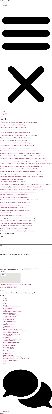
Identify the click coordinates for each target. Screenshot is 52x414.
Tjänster (5, 5)
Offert (4, 361)
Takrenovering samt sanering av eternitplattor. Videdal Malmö (16, 223)
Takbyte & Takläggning (8, 308)
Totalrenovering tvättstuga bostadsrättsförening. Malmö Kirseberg (17, 231)
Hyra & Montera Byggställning (10, 332)
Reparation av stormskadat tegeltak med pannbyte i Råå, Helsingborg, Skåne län (20, 153)
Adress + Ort (3, 249)
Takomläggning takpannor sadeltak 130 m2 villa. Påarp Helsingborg (17, 218)
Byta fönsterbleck (7, 326)
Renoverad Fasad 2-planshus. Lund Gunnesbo (11, 215)
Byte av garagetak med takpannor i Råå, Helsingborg (13, 125)
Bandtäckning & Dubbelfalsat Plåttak (12, 311)
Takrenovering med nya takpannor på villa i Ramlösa (13, 130)
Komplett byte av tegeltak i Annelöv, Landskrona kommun (15, 205)
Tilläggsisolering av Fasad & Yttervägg (12, 329)
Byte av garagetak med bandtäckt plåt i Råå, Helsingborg (15, 140)
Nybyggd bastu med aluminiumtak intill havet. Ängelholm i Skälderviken (18, 192)
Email (1, 245)
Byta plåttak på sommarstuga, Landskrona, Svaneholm (14, 194)
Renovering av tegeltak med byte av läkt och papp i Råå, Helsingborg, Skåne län (20, 171)
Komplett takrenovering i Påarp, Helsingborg (11, 179)
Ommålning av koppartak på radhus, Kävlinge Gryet (13, 207)
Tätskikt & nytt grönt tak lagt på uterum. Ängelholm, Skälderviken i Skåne (19, 199)
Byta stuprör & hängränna (9, 321)
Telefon (2, 241)
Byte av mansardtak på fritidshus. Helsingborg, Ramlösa (14, 197)
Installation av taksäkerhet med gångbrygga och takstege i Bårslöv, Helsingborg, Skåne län (23, 158)
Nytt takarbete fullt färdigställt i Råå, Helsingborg (12, 181)
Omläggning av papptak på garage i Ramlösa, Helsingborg (15, 148)
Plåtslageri (5, 323)
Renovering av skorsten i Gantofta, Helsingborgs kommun (15, 202)
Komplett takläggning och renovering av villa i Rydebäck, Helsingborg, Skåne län (20, 187)
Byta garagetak (7, 310)
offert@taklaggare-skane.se (11, 286)
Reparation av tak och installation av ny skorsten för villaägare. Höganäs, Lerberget (21, 189)
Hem (4, 2)
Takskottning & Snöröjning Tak (10, 318)
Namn (1, 236)
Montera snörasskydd (8, 324)
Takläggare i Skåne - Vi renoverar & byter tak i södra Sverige (15, 284)
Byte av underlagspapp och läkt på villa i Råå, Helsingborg (15, 137)
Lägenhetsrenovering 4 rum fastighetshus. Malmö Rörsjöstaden (16, 225)
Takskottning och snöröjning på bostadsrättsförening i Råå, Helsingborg (18, 135)
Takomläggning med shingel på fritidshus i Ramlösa (13, 127)
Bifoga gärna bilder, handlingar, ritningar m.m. (11, 269)
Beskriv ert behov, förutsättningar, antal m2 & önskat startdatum (16, 254)
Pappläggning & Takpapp (9, 313)
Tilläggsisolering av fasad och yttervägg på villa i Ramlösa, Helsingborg (18, 122)
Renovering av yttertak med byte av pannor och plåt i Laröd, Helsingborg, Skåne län (21, 174)
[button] (26, 58)
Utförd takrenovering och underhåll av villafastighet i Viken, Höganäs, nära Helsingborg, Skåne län (25, 184)
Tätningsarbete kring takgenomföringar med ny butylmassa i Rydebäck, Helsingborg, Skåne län (24, 161)
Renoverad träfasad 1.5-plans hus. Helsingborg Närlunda (14, 228)
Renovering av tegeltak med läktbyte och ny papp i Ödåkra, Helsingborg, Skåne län (21, 176)
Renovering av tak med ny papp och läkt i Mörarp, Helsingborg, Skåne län (19, 168)
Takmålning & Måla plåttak (9, 316)
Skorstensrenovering (8, 327)
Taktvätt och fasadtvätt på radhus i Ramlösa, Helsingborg (15, 132)
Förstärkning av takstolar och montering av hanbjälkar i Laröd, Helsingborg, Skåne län (22, 156)
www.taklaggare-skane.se (10, 287)
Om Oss (5, 4)
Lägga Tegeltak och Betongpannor (11, 306)
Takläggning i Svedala (5, 212)
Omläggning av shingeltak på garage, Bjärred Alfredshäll (14, 210)
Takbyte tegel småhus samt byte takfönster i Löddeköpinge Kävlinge (17, 220)
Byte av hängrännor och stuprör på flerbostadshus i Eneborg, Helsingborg (19, 150)
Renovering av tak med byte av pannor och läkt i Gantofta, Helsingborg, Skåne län (21, 166)
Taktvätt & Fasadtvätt (8, 319)
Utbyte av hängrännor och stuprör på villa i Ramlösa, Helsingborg (17, 145)
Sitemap (2, 413)
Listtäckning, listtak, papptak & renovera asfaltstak (16, 331)
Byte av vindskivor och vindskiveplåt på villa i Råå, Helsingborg (16, 143)
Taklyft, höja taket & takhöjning (11, 315)
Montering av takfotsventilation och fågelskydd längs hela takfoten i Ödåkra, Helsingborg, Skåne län (26, 163)
